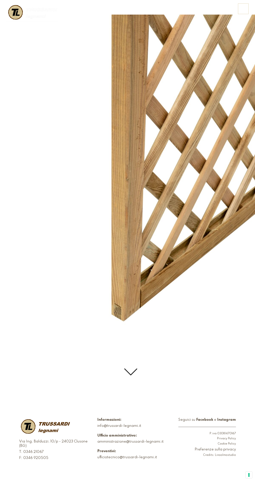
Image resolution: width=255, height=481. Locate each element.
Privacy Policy (226, 438)
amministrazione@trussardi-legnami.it (130, 441)
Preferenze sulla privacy (215, 449)
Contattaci (222, 11)
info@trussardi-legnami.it (119, 426)
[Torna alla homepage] (32, 12)
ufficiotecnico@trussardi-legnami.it (127, 457)
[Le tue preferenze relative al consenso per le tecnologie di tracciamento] (249, 475)
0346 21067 (33, 452)
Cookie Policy (227, 444)
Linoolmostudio (225, 455)
